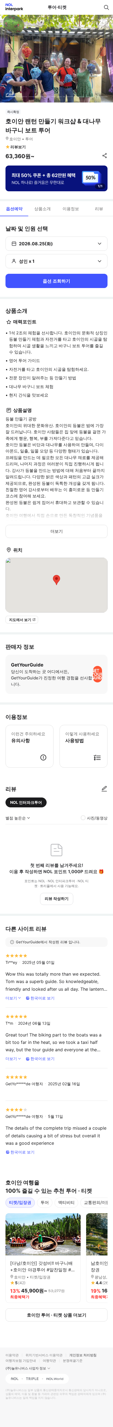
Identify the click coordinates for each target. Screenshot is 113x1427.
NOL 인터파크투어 (26, 802)
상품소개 (42, 208)
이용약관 (12, 1355)
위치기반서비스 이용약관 (44, 1355)
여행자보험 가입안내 (20, 1360)
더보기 (56, 531)
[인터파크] (12, 7)
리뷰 (99, 208)
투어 (45, 1202)
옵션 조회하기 (56, 281)
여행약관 (49, 1360)
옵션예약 (14, 208)
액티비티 (66, 1202)
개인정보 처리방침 (83, 1355)
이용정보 (71, 208)
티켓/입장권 (20, 1202)
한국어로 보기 (42, 998)
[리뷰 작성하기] (104, 789)
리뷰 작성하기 (57, 898)
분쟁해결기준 (73, 1360)
